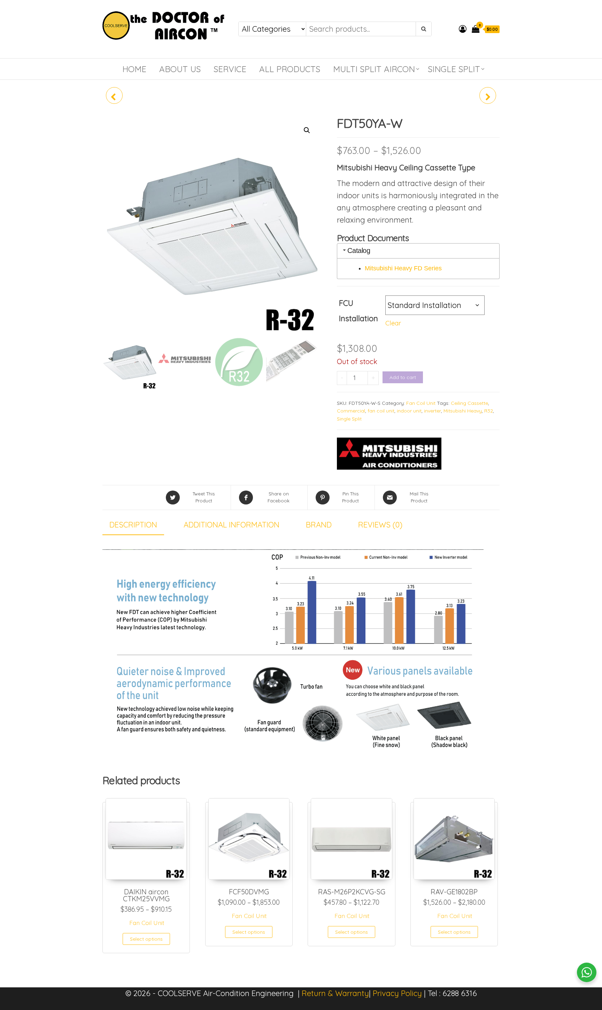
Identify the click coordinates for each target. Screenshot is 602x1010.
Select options (146, 939)
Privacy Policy (397, 993)
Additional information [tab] (231, 525)
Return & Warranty (335, 993)
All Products (289, 69)
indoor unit (409, 411)
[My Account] (462, 29)
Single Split (454, 69)
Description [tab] (133, 525)
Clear (393, 323)
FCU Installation (358, 310)
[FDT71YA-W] (487, 95)
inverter (432, 411)
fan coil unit (381, 411)
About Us (180, 69)
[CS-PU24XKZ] (114, 95)
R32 (488, 411)
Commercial (351, 411)
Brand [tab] (319, 525)
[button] (307, 130)
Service (230, 69)
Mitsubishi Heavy (462, 411)
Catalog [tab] (358, 250)
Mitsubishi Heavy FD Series (403, 268)
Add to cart (402, 377)
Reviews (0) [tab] (380, 525)
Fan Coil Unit (420, 403)
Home (134, 69)
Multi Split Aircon (374, 69)
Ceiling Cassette (469, 403)
